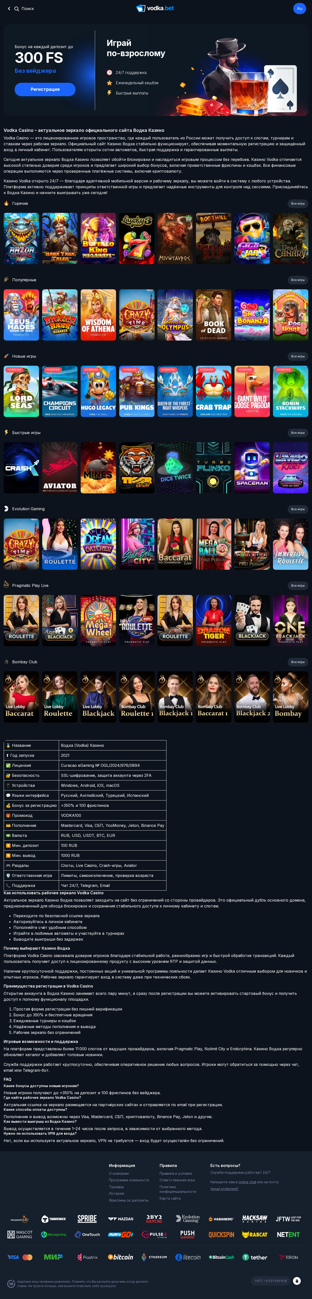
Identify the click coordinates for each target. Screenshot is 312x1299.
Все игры (298, 203)
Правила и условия (176, 1173)
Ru (299, 8)
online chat (247, 1182)
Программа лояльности (129, 1180)
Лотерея (116, 1193)
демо (21, 251)
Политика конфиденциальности (178, 1189)
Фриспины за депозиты (128, 1200)
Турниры (116, 1187)
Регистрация (45, 89)
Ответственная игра (177, 1180)
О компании (119, 1173)
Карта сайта (170, 1198)
